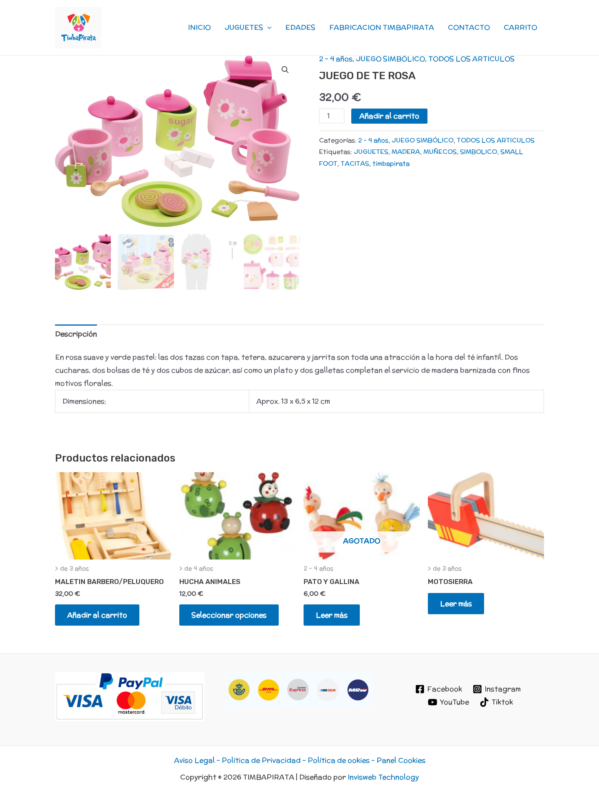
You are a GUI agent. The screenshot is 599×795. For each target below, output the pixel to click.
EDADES (300, 27)
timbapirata (391, 163)
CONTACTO (469, 27)
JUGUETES (244, 27)
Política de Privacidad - (265, 760)
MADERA (406, 151)
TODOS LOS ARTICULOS (471, 59)
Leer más (332, 615)
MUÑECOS (440, 151)
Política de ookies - (342, 760)
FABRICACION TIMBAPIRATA (381, 27)
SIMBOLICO (478, 151)
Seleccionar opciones (229, 615)
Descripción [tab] (76, 334)
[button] (267, 27)
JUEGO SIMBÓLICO (390, 59)
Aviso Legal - (198, 760)
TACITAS (355, 163)
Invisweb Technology (383, 777)
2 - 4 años (335, 59)
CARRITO (520, 27)
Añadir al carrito (389, 116)
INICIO (199, 27)
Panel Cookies (401, 760)
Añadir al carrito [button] (97, 615)
